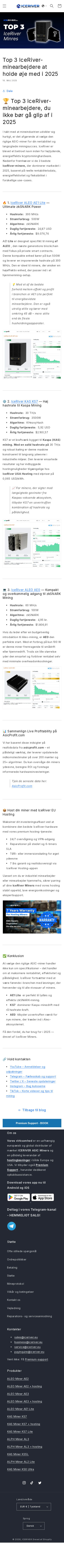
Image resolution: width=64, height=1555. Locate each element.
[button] (4, 6)
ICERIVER (27, 1539)
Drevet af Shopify (42, 1539)
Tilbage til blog (34, 1110)
